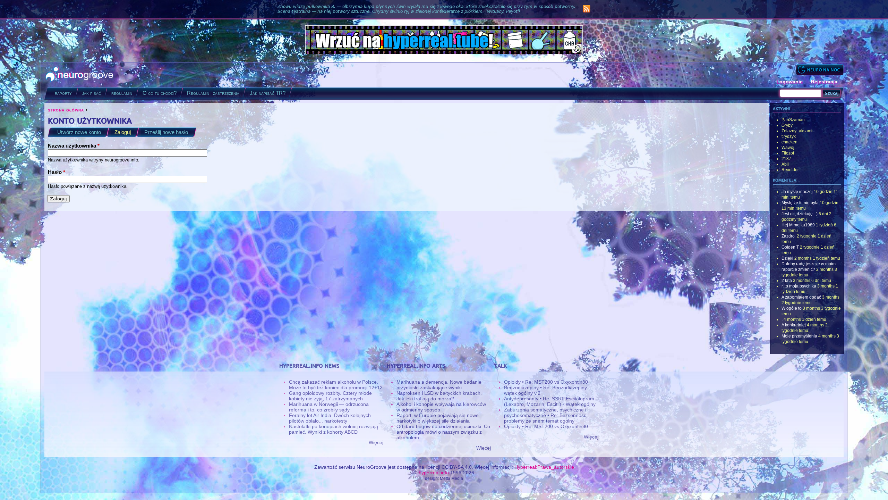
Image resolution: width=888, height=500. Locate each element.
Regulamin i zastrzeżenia (213, 93)
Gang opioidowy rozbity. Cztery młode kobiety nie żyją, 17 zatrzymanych (330, 395)
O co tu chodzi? (160, 93)
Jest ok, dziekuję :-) (800, 213)
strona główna (66, 109)
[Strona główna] (79, 74)
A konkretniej (794, 325)
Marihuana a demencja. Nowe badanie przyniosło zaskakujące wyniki (438, 384)
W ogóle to (792, 308)
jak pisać (91, 93)
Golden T (790, 247)
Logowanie (789, 81)
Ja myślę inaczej (797, 191)
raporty (63, 93)
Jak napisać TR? (267, 93)
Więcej (376, 442)
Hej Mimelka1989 (798, 225)
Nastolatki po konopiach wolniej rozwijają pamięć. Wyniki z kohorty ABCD (333, 429)
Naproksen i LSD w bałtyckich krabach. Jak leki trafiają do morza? (439, 395)
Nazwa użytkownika (74, 146)
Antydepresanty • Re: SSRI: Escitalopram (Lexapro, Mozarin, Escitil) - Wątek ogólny (550, 401)
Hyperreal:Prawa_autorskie (544, 467)
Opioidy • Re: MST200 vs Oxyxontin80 (546, 382)
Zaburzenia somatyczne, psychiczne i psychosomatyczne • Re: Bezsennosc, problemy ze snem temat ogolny (546, 415)
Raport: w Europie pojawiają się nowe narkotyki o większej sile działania (437, 418)
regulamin (121, 93)
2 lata (787, 280)
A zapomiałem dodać (801, 297)
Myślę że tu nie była (800, 202)
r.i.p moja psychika (799, 286)
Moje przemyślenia (799, 336)
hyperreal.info (434, 472)
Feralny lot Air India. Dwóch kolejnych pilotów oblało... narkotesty (330, 418)
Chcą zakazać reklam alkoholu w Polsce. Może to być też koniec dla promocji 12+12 (336, 384)
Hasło (56, 172)
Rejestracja (824, 81)
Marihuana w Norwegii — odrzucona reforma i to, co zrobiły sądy (329, 406)
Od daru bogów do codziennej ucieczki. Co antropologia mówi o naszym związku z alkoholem (443, 432)
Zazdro (789, 236)
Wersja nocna (820, 69)
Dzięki (787, 258)
